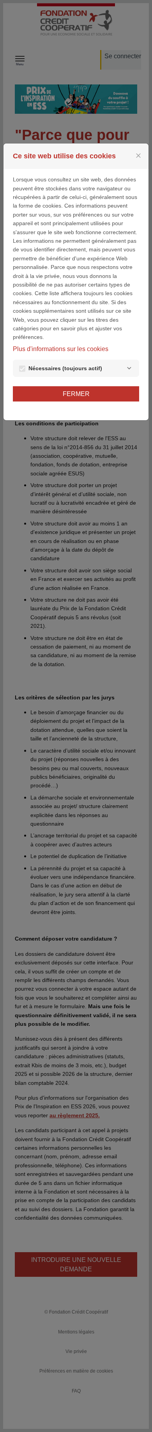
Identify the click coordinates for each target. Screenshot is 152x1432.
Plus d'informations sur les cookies (60, 349)
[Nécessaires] (129, 368)
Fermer (76, 394)
